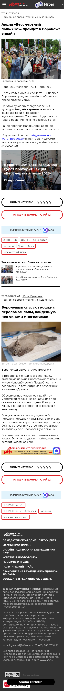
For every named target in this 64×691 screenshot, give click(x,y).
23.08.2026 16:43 (10, 296)
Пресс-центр (47, 540)
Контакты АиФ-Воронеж (20, 557)
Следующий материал (30, 682)
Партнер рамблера (31, 675)
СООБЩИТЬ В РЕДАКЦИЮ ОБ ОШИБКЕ (27, 578)
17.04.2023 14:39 (10, 13)
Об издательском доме (19, 540)
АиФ (31, 81)
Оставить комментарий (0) (32, 214)
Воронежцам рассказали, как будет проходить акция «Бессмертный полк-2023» (30, 169)
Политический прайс (18, 566)
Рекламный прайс (16, 561)
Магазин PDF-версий (17, 545)
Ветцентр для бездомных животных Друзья (27, 363)
